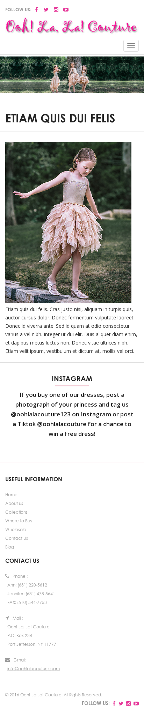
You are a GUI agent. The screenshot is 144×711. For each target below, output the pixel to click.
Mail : (18, 618)
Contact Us (16, 538)
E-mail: (20, 660)
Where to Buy (18, 520)
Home (11, 494)
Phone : (20, 576)
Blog (9, 547)
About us (14, 503)
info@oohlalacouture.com (33, 668)
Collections (16, 512)
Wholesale (15, 529)
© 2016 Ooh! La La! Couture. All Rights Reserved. (53, 694)
